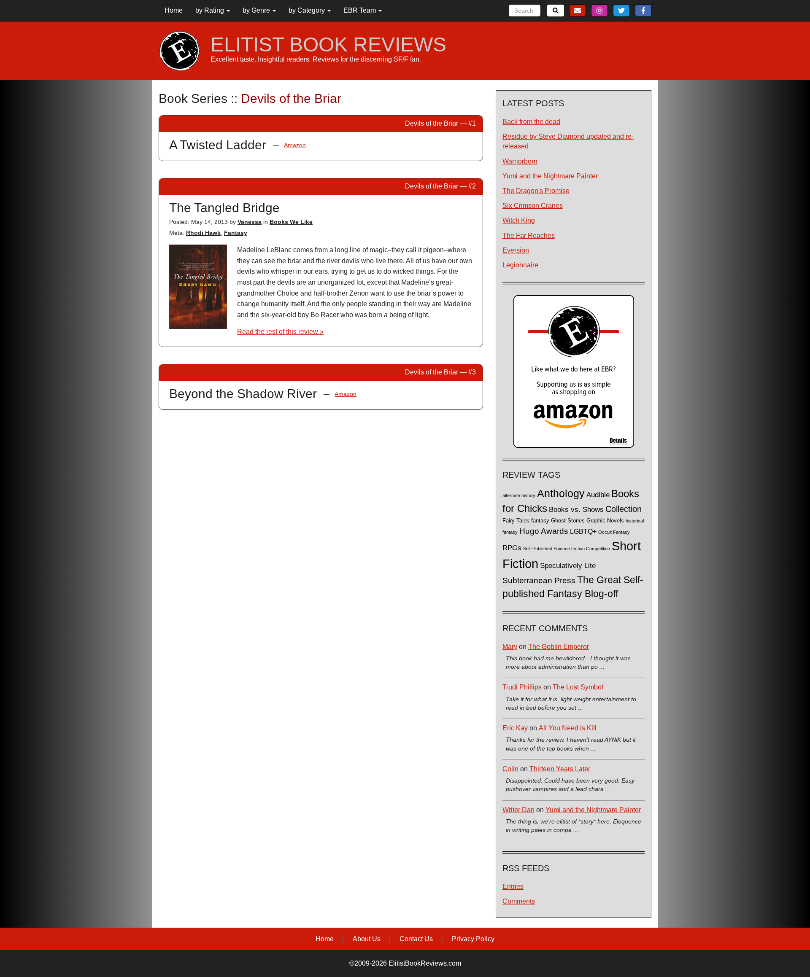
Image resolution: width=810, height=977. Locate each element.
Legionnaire (520, 265)
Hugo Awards (543, 531)
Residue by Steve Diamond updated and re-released (568, 141)
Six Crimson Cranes (532, 205)
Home (174, 10)
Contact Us (416, 938)
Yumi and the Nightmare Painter (550, 176)
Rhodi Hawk (203, 232)
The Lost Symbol (578, 687)
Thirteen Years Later (559, 768)
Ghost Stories (568, 521)
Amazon (295, 145)
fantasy (540, 521)
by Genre (257, 10)
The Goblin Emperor (558, 646)
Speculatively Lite (568, 566)
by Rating (210, 10)
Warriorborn (519, 161)
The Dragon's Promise (536, 190)
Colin (510, 768)
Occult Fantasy (614, 532)
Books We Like (291, 221)
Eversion (515, 250)
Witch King (518, 220)
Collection (623, 509)
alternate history (518, 495)
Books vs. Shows (576, 510)
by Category (308, 10)
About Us (367, 938)
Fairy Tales (515, 521)
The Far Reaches (528, 235)
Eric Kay (515, 728)
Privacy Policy (473, 938)
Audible (598, 494)
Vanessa (250, 221)
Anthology (561, 493)
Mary (509, 646)
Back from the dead (531, 121)
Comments (518, 901)
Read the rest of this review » (280, 331)
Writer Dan (518, 809)
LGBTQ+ (583, 531)
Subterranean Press (538, 580)
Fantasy (235, 232)
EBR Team (360, 10)
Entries (513, 886)
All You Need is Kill (568, 728)
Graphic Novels (605, 521)
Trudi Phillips (522, 687)
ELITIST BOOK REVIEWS (328, 45)
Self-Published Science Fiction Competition (566, 548)
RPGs (511, 548)
